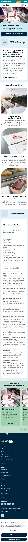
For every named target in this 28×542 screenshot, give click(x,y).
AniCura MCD (6, 240)
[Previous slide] (21, 429)
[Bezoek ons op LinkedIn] (13, 504)
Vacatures (3, 485)
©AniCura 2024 (4, 493)
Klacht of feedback (5, 456)
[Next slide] (25, 429)
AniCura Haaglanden (7, 239)
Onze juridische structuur (6, 459)
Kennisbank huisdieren (6, 475)
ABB (11, 301)
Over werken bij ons (5, 488)
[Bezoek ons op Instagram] (8, 504)
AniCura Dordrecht (7, 242)
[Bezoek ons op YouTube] (5, 504)
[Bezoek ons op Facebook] (2, 504)
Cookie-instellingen (14, 530)
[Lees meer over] (14, 220)
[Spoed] (22, 5)
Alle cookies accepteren (14, 539)
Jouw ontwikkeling (5, 490)
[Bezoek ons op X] (10, 504)
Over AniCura (4, 448)
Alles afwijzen (14, 534)
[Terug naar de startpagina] (5, 5)
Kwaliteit (3, 451)
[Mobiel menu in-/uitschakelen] (25, 5)
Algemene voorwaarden (6, 454)
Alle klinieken (4, 469)
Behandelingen (4, 472)
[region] (14, 530)
